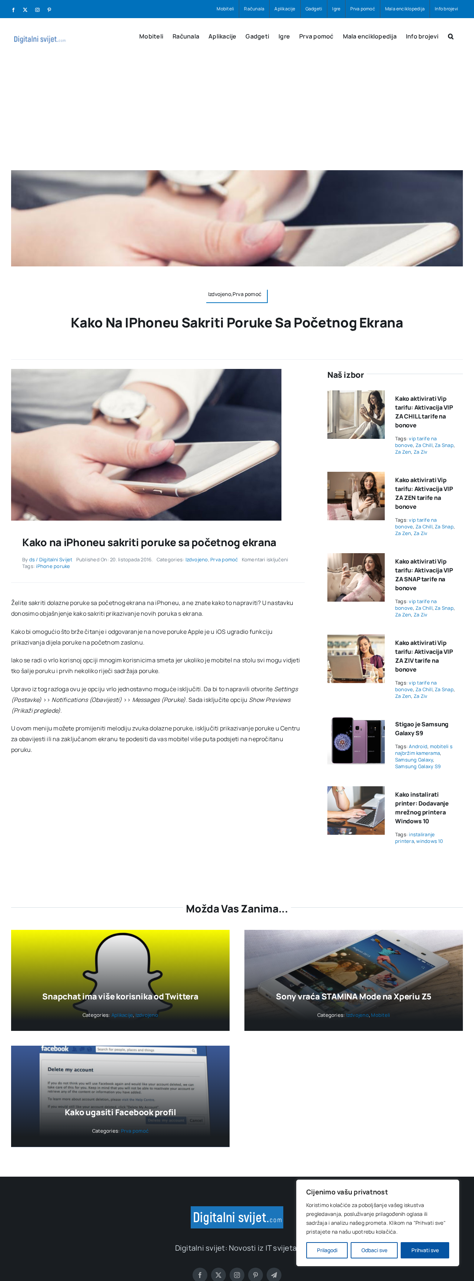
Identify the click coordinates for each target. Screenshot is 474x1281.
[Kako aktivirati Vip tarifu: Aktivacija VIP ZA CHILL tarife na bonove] (356, 395)
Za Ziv (420, 451)
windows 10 (429, 841)
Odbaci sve (374, 1250)
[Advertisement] (237, 115)
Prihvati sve (425, 1250)
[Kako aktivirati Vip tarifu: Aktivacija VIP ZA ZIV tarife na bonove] (356, 640)
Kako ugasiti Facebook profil (120, 1112)
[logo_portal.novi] (237, 1209)
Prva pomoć (224, 559)
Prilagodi (327, 1250)
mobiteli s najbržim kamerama (424, 749)
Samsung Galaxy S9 (418, 766)
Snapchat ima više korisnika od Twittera (120, 996)
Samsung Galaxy (414, 759)
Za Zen (403, 451)
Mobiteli (380, 1015)
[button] (451, 35)
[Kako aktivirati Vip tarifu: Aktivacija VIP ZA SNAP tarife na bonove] (356, 558)
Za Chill (424, 445)
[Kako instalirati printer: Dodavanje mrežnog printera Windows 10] (356, 791)
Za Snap (444, 445)
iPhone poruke (53, 566)
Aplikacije (122, 1015)
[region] (377, 1223)
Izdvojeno (197, 559)
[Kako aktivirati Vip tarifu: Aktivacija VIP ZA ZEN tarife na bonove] (356, 477)
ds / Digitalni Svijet (51, 559)
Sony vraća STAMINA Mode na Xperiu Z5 (353, 996)
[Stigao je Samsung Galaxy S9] (356, 721)
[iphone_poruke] (146, 372)
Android (418, 746)
